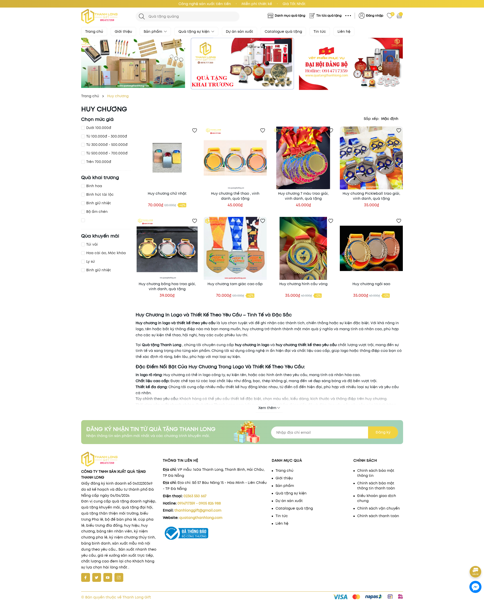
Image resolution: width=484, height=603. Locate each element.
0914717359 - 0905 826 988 (199, 503)
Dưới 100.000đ (98, 127)
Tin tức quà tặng (329, 15)
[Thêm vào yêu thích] (194, 130)
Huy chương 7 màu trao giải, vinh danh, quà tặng (303, 196)
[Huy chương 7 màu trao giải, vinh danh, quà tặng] (303, 157)
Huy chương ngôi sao (371, 283)
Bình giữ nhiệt (98, 203)
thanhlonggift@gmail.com (197, 510)
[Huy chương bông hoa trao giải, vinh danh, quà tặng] (167, 248)
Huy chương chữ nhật (167, 193)
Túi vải (92, 244)
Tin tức (320, 31)
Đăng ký (383, 432)
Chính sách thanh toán (378, 515)
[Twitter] (96, 577)
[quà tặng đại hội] (351, 64)
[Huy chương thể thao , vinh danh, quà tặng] (235, 157)
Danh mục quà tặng (290, 15)
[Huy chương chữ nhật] (167, 157)
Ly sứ (90, 261)
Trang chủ (94, 31)
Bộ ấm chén (97, 211)
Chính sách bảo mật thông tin (375, 473)
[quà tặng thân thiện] (133, 63)
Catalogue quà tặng (283, 31)
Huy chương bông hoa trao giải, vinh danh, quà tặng (167, 286)
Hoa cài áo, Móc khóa (106, 252)
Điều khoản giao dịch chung (376, 498)
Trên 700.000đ (98, 161)
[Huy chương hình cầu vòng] (303, 248)
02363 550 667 (195, 495)
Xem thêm (267, 407)
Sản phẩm (153, 31)
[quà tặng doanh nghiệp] (242, 63)
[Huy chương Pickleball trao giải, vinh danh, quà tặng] (371, 157)
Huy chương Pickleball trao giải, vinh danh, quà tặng (371, 196)
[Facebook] (85, 577)
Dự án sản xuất (239, 31)
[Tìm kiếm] (142, 16)
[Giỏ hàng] (400, 16)
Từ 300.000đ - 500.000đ (107, 144)
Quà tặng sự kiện (194, 31)
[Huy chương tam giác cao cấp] (235, 248)
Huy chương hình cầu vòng (303, 283)
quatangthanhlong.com (200, 517)
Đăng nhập (374, 15)
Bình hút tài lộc (100, 194)
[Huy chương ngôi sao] (371, 248)
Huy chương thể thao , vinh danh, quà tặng (235, 196)
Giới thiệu (123, 31)
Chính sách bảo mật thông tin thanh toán (376, 486)
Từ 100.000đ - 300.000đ (106, 136)
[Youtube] (107, 577)
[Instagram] (118, 577)
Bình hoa (94, 185)
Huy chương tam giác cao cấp (235, 283)
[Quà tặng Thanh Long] (106, 16)
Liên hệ (344, 31)
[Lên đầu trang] (475, 557)
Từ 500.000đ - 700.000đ (107, 153)
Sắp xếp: (371, 118)
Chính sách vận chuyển (378, 508)
